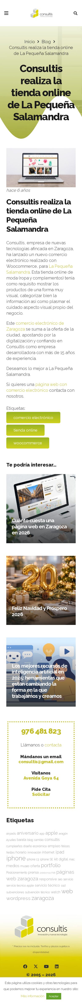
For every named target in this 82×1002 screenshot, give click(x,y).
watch (55, 892)
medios (12, 866)
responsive (48, 879)
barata (21, 840)
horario (21, 852)
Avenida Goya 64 (41, 778)
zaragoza (43, 898)
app (42, 833)
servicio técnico (47, 885)
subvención (32, 892)
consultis (52, 839)
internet (48, 852)
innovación (34, 852)
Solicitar (41, 794)
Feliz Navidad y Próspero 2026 (39, 611)
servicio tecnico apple (20, 885)
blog (30, 840)
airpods (11, 833)
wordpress (18, 898)
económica (40, 846)
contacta (53, 744)
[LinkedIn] (57, 966)
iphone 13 (33, 859)
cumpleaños (14, 846)
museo (24, 866)
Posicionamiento (16, 872)
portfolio (51, 865)
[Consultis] (41, 13)
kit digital (61, 859)
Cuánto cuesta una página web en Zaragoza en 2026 (39, 526)
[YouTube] (46, 966)
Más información (32, 996)
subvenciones (15, 892)
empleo (54, 846)
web (67, 891)
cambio (39, 840)
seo (60, 879)
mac (72, 859)
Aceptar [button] (54, 996)
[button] (6, 13)
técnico (45, 892)
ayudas (11, 840)
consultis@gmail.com (41, 761)
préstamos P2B (47, 872)
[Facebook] (25, 966)
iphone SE (46, 859)
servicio (68, 879)
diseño (27, 846)
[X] (35, 966)
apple (51, 833)
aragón (63, 833)
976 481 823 (41, 731)
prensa (33, 872)
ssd (63, 885)
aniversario (27, 833)
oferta (35, 866)
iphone (16, 858)
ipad (60, 852)
